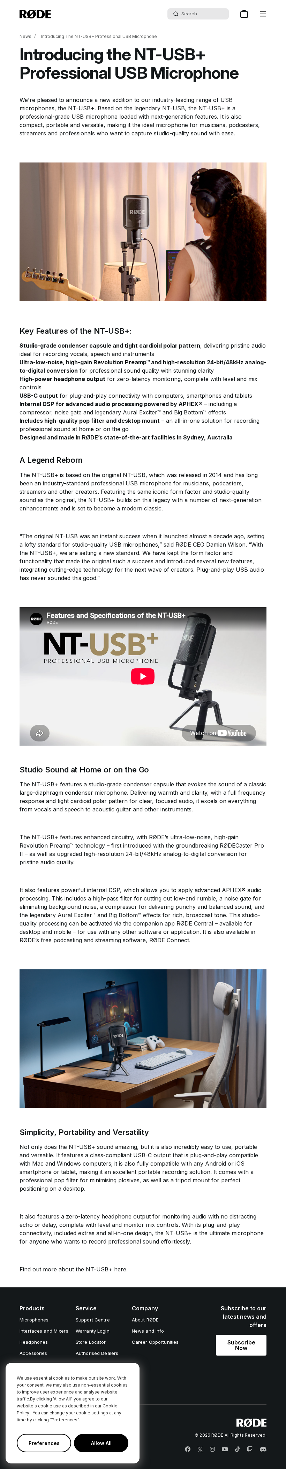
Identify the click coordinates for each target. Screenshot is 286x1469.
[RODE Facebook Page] (187, 1449)
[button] (262, 13)
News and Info (148, 1331)
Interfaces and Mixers (44, 1331)
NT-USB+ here (106, 1269)
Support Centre (93, 1320)
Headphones (34, 1342)
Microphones (34, 1320)
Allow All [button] (101, 1443)
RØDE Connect (169, 940)
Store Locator (91, 1342)
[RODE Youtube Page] (225, 1449)
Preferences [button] (44, 1443)
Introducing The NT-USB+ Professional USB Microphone (99, 36)
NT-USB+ (81, 108)
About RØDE (145, 1320)
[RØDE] (35, 14)
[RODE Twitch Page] (250, 1449)
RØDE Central (194, 923)
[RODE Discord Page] (262, 1449)
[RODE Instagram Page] (212, 1449)
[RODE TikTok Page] (237, 1449)
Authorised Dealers (97, 1353)
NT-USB (134, 474)
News (25, 36)
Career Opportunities (155, 1342)
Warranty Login (93, 1331)
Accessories (33, 1353)
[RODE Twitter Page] (200, 1449)
